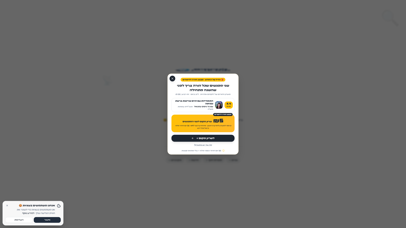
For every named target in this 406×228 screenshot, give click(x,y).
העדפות (18, 220)
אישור (47, 220)
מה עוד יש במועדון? (203, 145)
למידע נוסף (28, 213)
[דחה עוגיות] (7, 205)
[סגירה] (172, 78)
